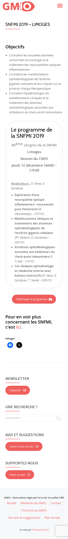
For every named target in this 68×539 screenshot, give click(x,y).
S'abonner (15, 390)
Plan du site (52, 518)
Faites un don (17, 474)
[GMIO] (19, 6)
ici (18, 327)
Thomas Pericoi (40, 529)
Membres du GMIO (33, 503)
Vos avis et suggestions (24, 518)
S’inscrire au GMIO (34, 510)
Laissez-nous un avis (21, 446)
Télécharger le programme (31, 299)
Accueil (11, 503)
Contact (56, 503)
